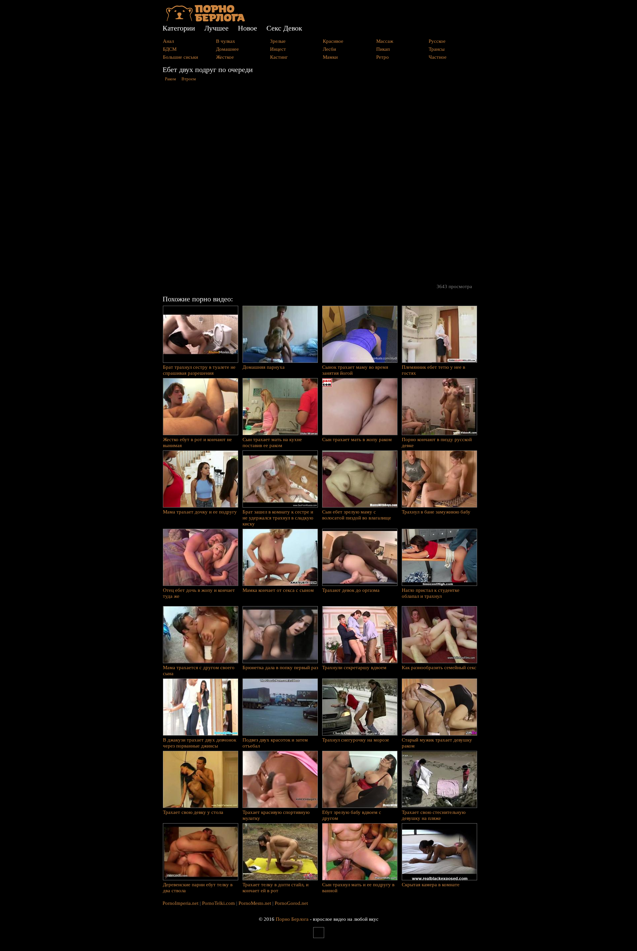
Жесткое (225, 57)
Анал (168, 41)
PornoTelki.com (218, 903)
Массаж (384, 41)
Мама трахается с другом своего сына (199, 670)
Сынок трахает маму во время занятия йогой (355, 370)
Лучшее (216, 28)
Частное (438, 57)
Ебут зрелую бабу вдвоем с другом (351, 815)
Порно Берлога (292, 919)
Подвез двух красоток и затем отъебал (275, 743)
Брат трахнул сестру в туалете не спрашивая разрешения (199, 370)
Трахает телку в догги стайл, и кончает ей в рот (276, 887)
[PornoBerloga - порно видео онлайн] (205, 20)
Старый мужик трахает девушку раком (437, 743)
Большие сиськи (180, 57)
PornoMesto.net (255, 903)
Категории (179, 28)
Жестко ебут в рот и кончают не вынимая (197, 442)
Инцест (278, 49)
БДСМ (170, 49)
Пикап (383, 49)
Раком (170, 79)
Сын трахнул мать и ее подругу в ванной (358, 887)
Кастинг (279, 57)
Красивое (333, 41)
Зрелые (278, 41)
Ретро (382, 57)
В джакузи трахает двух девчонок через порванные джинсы (199, 743)
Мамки (330, 57)
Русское (437, 41)
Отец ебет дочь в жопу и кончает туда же (199, 593)
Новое (247, 28)
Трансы (437, 49)
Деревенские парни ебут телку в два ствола (198, 887)
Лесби (329, 49)
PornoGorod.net (291, 903)
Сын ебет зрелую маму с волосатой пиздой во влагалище (356, 514)
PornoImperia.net (180, 903)
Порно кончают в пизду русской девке (437, 442)
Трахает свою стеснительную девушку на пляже (433, 815)
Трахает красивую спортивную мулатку (276, 815)
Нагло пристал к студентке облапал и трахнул (431, 593)
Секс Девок (284, 28)
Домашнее (227, 49)
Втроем (188, 79)
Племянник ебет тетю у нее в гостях (433, 370)
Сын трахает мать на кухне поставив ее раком (272, 442)
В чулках (225, 41)
